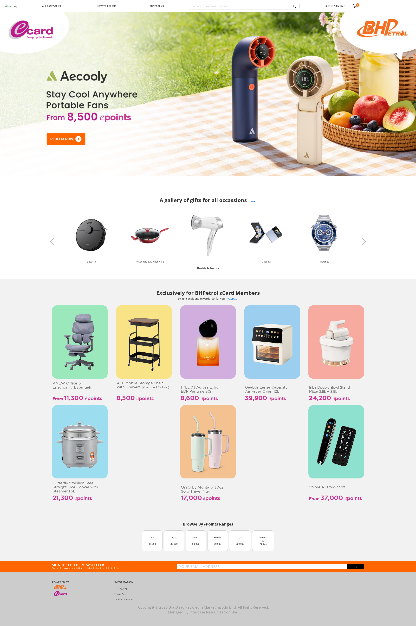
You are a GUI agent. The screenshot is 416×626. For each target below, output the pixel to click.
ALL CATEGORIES (52, 6)
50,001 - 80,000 (217, 540)
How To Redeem (106, 5)
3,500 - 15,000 (152, 540)
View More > (233, 299)
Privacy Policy (121, 594)
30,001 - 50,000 (195, 540)
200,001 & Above (263, 540)
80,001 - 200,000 (240, 540)
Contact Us (157, 5)
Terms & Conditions (123, 599)
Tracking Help (121, 588)
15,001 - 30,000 (174, 540)
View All (252, 201)
